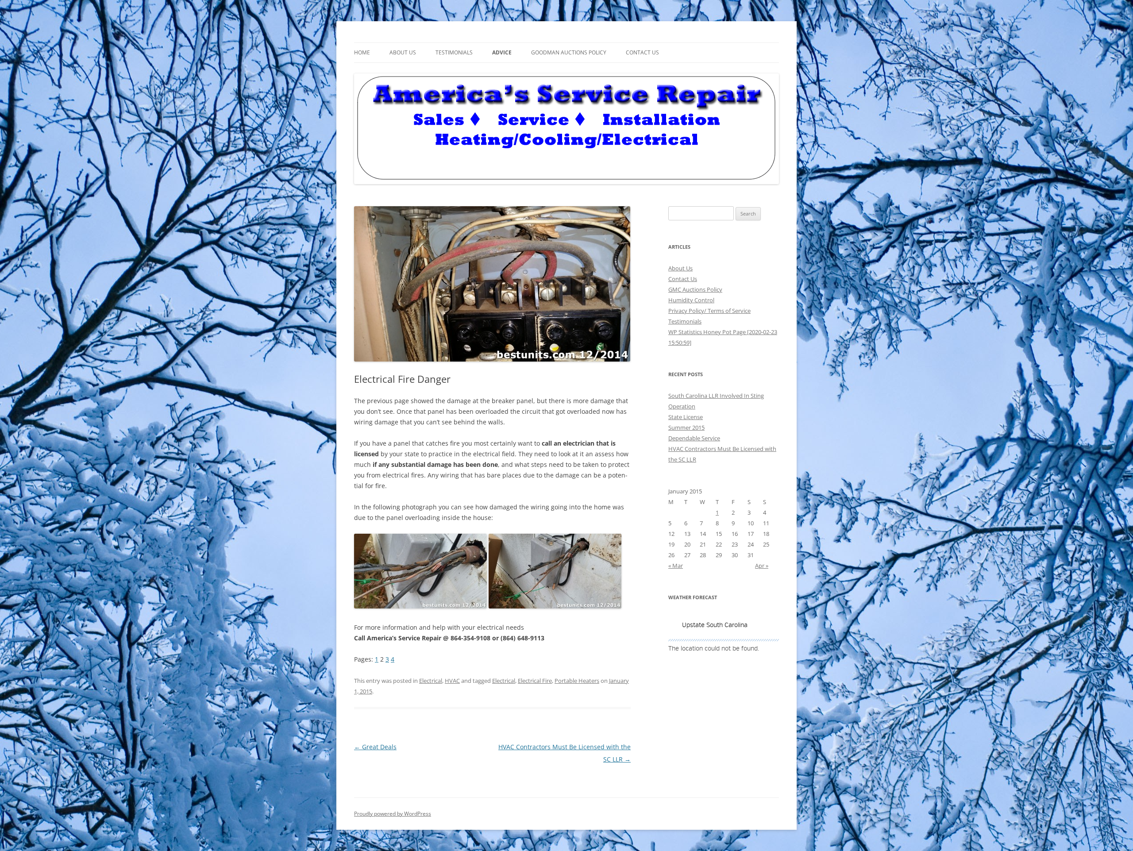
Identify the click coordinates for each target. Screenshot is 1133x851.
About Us (402, 52)
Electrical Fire (535, 681)
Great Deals (375, 747)
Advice (502, 52)
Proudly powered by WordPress (392, 813)
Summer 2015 (686, 427)
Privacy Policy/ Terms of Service (709, 311)
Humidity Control (691, 300)
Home (362, 52)
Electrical (430, 681)
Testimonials (454, 52)
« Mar (675, 566)
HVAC (452, 681)
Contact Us (642, 52)
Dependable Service (694, 438)
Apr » (761, 566)
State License (685, 417)
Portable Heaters (577, 681)
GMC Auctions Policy (695, 289)
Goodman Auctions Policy (568, 52)
